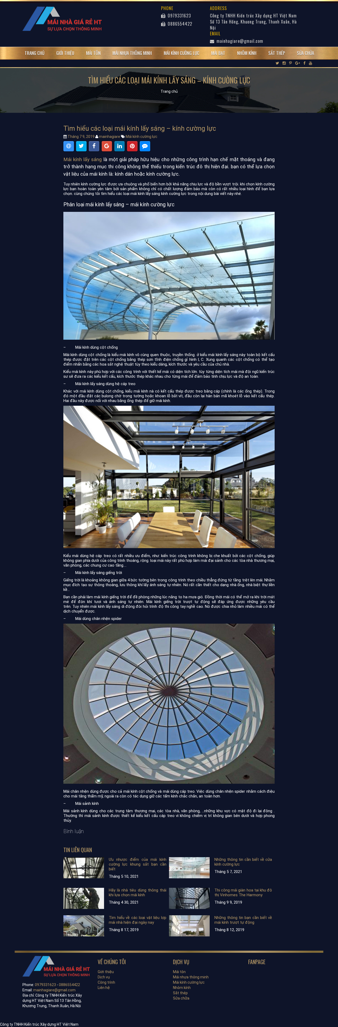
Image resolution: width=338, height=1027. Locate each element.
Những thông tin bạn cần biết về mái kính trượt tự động (243, 920)
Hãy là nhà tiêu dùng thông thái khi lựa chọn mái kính (137, 892)
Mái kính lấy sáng (82, 159)
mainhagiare (109, 136)
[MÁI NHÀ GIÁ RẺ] (62, 18)
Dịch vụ (104, 977)
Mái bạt (218, 53)
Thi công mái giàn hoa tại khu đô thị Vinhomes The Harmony (243, 892)
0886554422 (179, 24)
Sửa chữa (305, 53)
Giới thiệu (65, 53)
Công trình (106, 982)
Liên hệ (104, 988)
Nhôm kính (246, 53)
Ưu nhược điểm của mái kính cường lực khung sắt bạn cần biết (137, 864)
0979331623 (178, 15)
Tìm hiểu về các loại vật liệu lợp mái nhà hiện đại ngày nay (137, 920)
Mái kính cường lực (181, 53)
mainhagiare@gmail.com (240, 41)
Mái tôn (93, 53)
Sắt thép (276, 53)
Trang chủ (34, 53)
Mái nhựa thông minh (132, 53)
